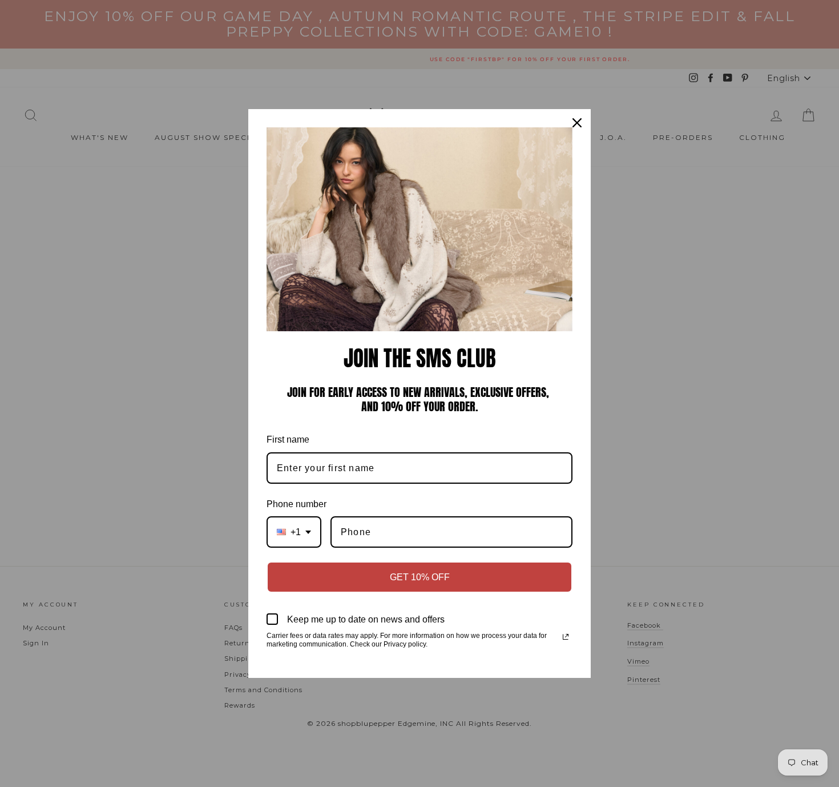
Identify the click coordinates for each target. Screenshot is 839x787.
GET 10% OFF (420, 577)
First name (288, 439)
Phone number (296, 504)
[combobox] (294, 532)
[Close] (577, 122)
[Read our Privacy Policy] (565, 637)
